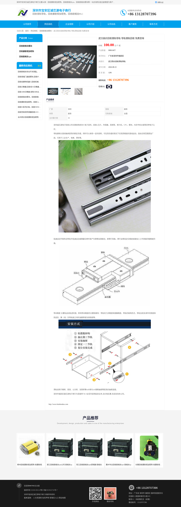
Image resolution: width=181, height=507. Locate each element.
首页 (27, 31)
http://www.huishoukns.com (58, 404)
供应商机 (48, 24)
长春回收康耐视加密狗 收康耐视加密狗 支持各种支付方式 (128, 465)
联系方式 (153, 24)
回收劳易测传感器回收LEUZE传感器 (29, 112)
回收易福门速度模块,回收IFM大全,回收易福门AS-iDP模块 (29, 77)
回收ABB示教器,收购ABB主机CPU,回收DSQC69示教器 (29, 92)
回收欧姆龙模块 (46, 31)
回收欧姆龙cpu (25, 57)
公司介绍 (90, 24)
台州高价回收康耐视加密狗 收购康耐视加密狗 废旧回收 (29, 117)
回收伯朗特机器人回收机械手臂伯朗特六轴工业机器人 (29, 82)
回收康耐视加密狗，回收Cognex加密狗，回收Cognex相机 (29, 102)
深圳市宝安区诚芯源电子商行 (34, 494)
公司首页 (27, 24)
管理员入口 (54, 498)
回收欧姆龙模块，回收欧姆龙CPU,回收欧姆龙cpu (29, 97)
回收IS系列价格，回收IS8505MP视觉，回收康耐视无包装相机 (29, 107)
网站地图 (62, 498)
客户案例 (132, 24)
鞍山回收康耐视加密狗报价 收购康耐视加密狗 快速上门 (156, 465)
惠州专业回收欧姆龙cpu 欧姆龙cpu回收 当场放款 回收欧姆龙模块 (101, 465)
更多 (39, 66)
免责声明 (45, 498)
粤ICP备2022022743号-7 (49, 490)
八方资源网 (37, 498)
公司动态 (111, 24)
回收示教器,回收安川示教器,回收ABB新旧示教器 (29, 87)
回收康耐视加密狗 (26, 51)
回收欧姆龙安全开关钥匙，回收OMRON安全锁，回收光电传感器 (29, 72)
